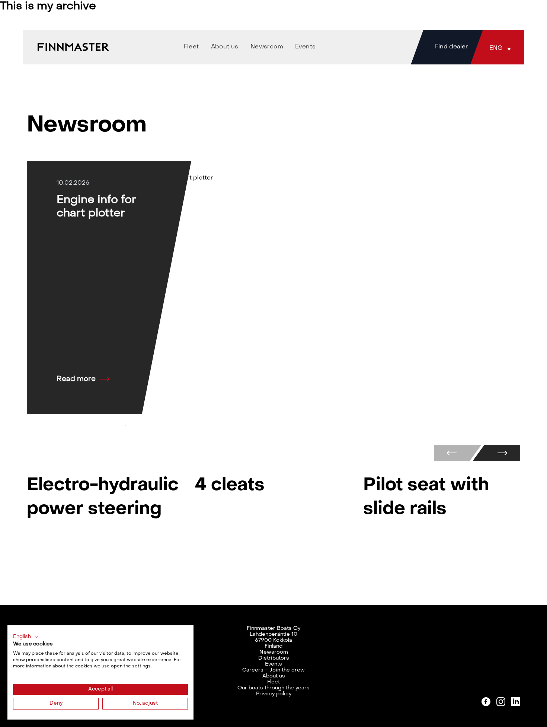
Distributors (273, 658)
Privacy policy (273, 694)
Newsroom (273, 652)
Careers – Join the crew (273, 670)
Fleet (273, 682)
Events (273, 664)
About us (273, 676)
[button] (502, 48)
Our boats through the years (273, 688)
